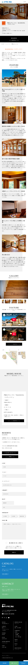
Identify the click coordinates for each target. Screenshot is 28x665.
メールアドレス (6, 481)
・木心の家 (3, 630)
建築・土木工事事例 (18, 627)
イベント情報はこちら (10, 456)
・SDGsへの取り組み (18, 636)
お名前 (4, 463)
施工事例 (4, 634)
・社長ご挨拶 (17, 633)
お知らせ (16, 640)
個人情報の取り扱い (11, 546)
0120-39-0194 (9, 614)
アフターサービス (6, 642)
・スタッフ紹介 (17, 635)
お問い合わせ (14, 663)
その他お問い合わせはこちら (10, 452)
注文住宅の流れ (4, 638)
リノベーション (18, 649)
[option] (3, 301)
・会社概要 (16, 634)
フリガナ (4, 472)
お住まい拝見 (4, 646)
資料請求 (5, 663)
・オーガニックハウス (5, 629)
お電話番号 (5, 490)
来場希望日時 (5, 512)
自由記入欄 (4, 520)
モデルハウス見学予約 (23, 663)
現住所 (4, 499)
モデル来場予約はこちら (14, 39)
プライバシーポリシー (6, 655)
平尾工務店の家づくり (5, 623)
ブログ (16, 644)
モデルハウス (18, 623)
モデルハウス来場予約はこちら (14, 344)
